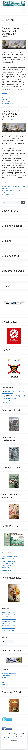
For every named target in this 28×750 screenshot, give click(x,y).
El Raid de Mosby (6, 623)
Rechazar (14, 743)
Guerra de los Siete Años (18, 97)
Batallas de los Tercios (8, 612)
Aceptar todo (14, 740)
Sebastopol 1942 (6, 570)
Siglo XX (4, 682)
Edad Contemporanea (7, 678)
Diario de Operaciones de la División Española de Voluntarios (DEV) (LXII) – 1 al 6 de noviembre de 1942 (13, 397)
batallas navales (8, 190)
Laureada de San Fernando (9, 619)
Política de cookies (6, 737)
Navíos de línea (17, 190)
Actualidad (5, 684)
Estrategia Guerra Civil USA (9, 621)
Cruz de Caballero (6, 616)
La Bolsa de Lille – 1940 (8, 630)
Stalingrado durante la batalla (10, 556)
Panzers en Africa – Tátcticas (9, 625)
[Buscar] (23, 202)
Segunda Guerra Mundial (8, 680)
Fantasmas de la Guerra (8, 565)
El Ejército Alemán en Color (9, 559)
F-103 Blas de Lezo (7, 568)
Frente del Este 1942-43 (8, 561)
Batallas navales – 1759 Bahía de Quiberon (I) (11, 114)
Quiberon (11, 101)
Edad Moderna (7, 97)
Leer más (4, 93)
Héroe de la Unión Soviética (9, 614)
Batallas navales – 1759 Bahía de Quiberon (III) (11, 31)
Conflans (6, 101)
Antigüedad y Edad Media (9, 673)
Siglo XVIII (4, 99)
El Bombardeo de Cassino (8, 628)
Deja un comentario (9, 103)
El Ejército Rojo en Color (8, 563)
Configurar (14, 747)
